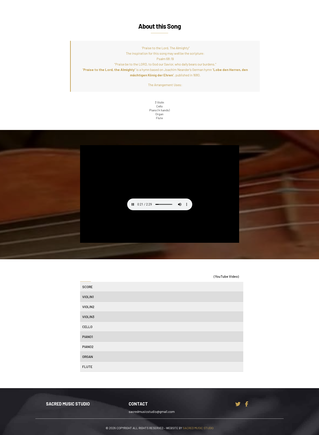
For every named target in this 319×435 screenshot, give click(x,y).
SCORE (87, 287)
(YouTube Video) (226, 276)
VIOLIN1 (88, 297)
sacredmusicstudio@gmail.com (152, 411)
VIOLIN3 (88, 317)
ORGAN (87, 357)
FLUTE (87, 366)
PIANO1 (87, 337)
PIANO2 (88, 347)
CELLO (87, 327)
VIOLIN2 (88, 307)
